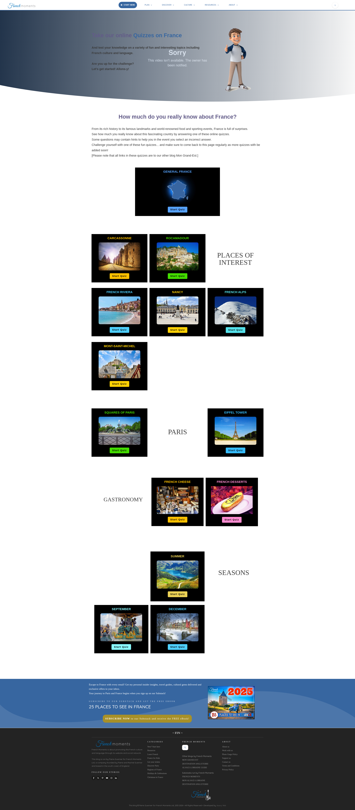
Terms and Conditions (230, 766)
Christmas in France (155, 777)
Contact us (226, 762)
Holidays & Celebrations (157, 773)
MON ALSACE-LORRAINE (193, 780)
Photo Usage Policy (230, 754)
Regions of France (154, 770)
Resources (151, 750)
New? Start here (153, 747)
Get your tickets (153, 762)
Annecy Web (221, 805)
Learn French (152, 754)
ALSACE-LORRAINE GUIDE (194, 768)
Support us (226, 758)
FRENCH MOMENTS (191, 777)
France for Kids (153, 758)
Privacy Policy (228, 770)
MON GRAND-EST (190, 760)
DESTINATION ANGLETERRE (195, 764)
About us (225, 747)
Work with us (227, 750)
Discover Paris (153, 766)
